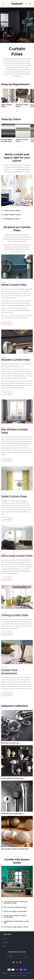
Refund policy (13, 973)
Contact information (21, 975)
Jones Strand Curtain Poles (11, 814)
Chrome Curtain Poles (22, 140)
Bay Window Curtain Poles (14, 431)
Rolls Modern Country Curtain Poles (14, 849)
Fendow (6, 973)
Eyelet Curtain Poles (14, 496)
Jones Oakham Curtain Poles (12, 778)
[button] (3, 3)
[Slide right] (20, 111)
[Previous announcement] (3, 9)
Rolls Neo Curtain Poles (10, 743)
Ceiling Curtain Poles (14, 615)
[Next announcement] (31, 9)
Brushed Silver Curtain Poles (6, 140)
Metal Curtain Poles (6, 105)
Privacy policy (21, 973)
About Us (5, 942)
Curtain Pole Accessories (9, 671)
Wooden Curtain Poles (22, 105)
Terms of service (28, 973)
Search (5, 938)
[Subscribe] (25, 956)
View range (7, 323)
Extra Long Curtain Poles (17, 555)
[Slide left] (13, 111)
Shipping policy (12, 975)
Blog (4, 946)
